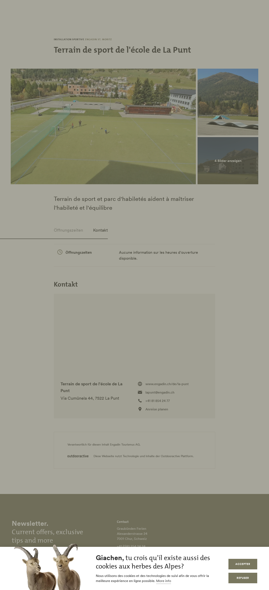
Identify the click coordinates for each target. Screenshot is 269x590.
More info (163, 581)
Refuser (243, 577)
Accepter (242, 564)
